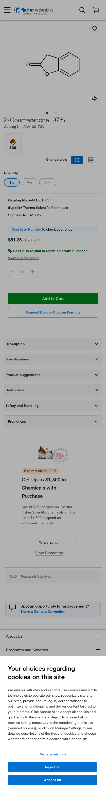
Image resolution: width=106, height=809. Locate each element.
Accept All (52, 780)
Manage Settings (53, 754)
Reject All (52, 767)
